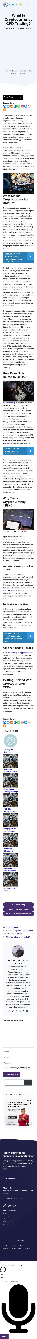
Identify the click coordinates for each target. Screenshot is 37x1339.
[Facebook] (4, 106)
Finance (6, 1219)
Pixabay (24, 531)
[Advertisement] (18, 48)
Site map (27, 1249)
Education (7, 1216)
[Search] (28, 1082)
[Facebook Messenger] (25, 106)
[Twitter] (8, 106)
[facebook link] (14, 1205)
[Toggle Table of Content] (18, 97)
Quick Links (16, 1249)
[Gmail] (29, 106)
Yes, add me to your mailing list (17, 1068)
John (28, 28)
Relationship (8, 1222)
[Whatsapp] (18, 106)
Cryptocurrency (12, 927)
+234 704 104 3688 (14, 1199)
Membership (7, 1246)
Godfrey (23, 74)
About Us (6, 1249)
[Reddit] (11, 106)
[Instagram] (22, 106)
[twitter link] (9, 1205)
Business (6, 1213)
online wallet (10, 590)
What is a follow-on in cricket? (18, 937)
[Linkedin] (15, 106)
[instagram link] (4, 1205)
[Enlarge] (22, 948)
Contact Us (10, 1178)
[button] (27, 5)
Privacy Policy (19, 1246)
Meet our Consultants (18, 909)
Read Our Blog (18, 905)
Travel (5, 1224)
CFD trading (10, 403)
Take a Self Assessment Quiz (18, 914)
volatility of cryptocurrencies (22, 653)
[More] (4, 109)
